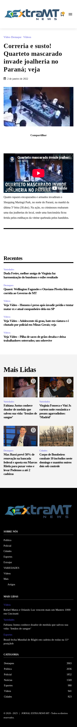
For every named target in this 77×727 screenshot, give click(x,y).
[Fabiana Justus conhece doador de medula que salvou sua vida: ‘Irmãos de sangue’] (21, 387)
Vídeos (27, 37)
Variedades (9, 269)
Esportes (8, 634)
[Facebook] (26, 143)
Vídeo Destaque (12, 37)
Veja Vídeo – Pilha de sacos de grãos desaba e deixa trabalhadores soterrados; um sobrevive (35, 338)
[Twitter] (34, 143)
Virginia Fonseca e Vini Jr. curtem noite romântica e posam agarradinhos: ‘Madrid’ (55, 411)
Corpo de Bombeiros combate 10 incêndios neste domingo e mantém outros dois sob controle (55, 460)
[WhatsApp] (50, 143)
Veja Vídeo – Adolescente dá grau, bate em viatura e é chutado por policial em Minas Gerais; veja (36, 323)
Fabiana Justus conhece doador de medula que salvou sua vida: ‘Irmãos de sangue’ (20, 411)
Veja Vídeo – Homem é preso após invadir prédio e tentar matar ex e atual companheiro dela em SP (38, 307)
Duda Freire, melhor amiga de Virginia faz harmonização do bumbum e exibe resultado (31, 275)
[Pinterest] (42, 143)
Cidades (43, 450)
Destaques (8, 285)
